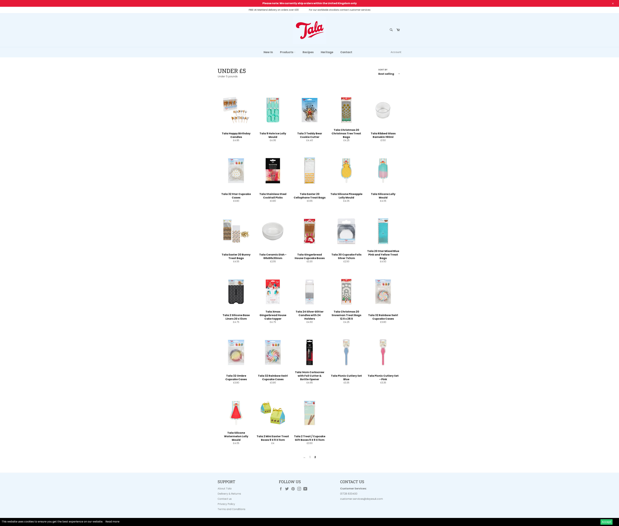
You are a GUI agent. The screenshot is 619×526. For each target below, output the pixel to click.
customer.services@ (353, 499)
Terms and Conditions (231, 509)
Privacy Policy (226, 504)
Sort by (382, 69)
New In (268, 52)
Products (287, 52)
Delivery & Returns (229, 494)
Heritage (327, 52)
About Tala (224, 488)
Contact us (225, 499)
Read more (112, 521)
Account (396, 52)
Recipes (308, 52)
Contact (346, 52)
